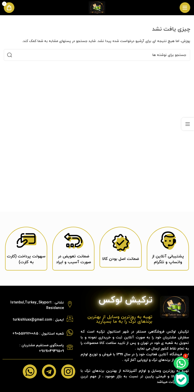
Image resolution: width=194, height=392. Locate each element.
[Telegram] (49, 371)
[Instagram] (68, 371)
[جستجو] (9, 55)
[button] (181, 363)
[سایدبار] (187, 124)
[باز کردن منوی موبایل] (185, 8)
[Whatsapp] (30, 371)
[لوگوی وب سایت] (97, 7)
